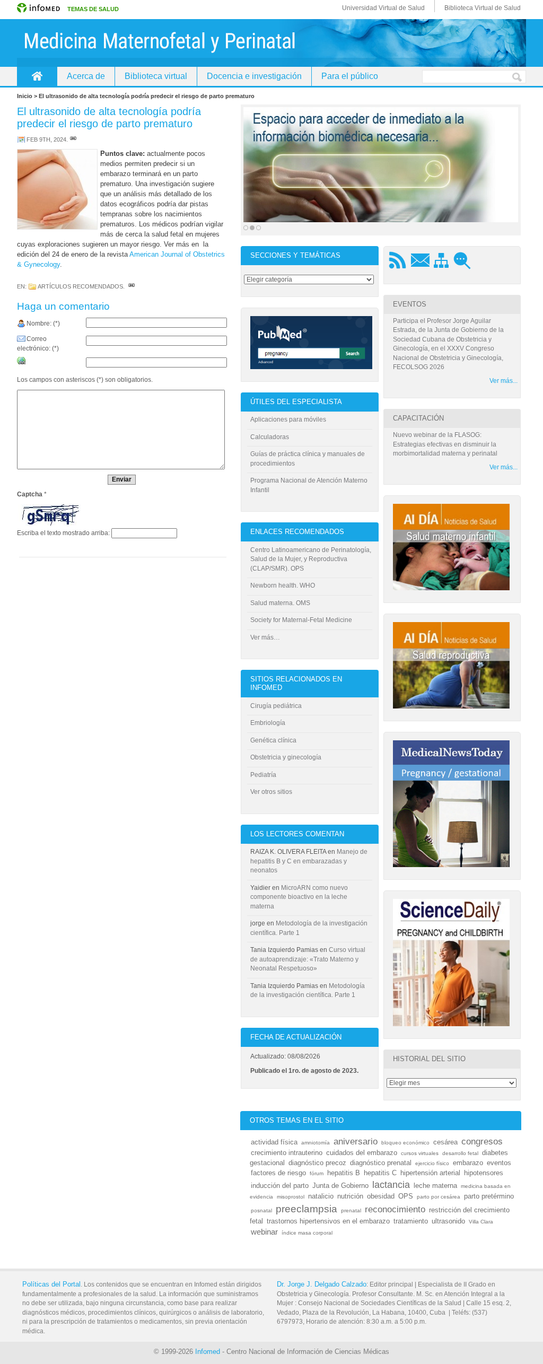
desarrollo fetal (460, 1153)
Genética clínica (273, 740)
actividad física (274, 1142)
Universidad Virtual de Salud (383, 8)
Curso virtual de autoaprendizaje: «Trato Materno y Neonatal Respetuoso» (307, 959)
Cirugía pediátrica (276, 706)
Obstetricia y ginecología (285, 757)
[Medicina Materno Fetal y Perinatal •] (271, 43)
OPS (405, 1196)
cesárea (445, 1142)
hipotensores (483, 1173)
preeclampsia (306, 1208)
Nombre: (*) (43, 323)
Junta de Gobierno (340, 1186)
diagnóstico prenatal (380, 1163)
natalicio (321, 1196)
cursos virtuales (420, 1153)
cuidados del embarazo (361, 1153)
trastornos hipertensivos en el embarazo (328, 1221)
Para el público (349, 76)
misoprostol (290, 1197)
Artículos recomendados (80, 286)
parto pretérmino (489, 1196)
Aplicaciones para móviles (288, 419)
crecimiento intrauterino (286, 1153)
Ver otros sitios (271, 791)
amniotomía (315, 1143)
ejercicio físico (432, 1163)
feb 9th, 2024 (46, 139)
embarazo (468, 1163)
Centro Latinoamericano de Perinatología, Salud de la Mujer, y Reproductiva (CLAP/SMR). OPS (310, 559)
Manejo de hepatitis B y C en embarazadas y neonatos (308, 861)
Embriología (267, 723)
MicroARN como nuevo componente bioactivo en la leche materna (299, 897)
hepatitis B (343, 1173)
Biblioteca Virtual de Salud (482, 8)
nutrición (350, 1196)
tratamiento (410, 1221)
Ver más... (503, 380)
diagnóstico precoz (317, 1163)
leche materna (435, 1186)
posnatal (261, 1210)
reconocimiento (395, 1209)
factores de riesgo (278, 1173)
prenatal (351, 1210)
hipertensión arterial (430, 1173)
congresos (482, 1141)
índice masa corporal (307, 1233)
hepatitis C (380, 1173)
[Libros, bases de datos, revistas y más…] (380, 164)
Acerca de (86, 76)
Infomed (207, 1352)
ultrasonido (448, 1221)
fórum (316, 1173)
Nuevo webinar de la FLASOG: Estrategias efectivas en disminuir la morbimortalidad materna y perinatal (445, 444)
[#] (73, 139)
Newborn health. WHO (282, 585)
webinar (264, 1232)
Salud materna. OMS (280, 603)
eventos (499, 1163)
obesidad (381, 1196)
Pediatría (263, 775)
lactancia (391, 1184)
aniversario (356, 1141)
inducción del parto (280, 1186)
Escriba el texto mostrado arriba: (63, 533)
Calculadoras (269, 437)
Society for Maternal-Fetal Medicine (301, 620)
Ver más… (265, 637)
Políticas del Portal (51, 1284)
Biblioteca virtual (156, 76)
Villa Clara (481, 1222)
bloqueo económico (405, 1143)
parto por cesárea (438, 1197)
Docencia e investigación (254, 76)
